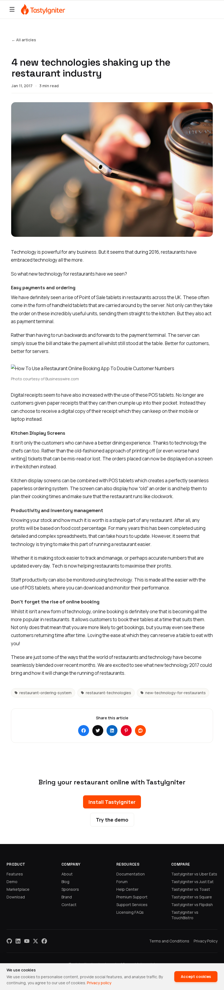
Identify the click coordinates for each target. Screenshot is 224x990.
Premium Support (132, 897)
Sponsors (70, 889)
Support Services (132, 904)
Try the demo (112, 819)
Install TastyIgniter (112, 802)
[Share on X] (97, 730)
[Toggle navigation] (12, 9)
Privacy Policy (205, 941)
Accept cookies (196, 976)
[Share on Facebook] (83, 730)
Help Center (127, 889)
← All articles (23, 39)
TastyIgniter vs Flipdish (192, 904)
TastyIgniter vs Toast (190, 889)
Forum (122, 881)
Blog (65, 881)
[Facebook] (44, 941)
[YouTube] (27, 941)
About (67, 874)
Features (15, 874)
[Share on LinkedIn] (112, 730)
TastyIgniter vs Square (191, 897)
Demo (12, 881)
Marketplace (18, 889)
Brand (66, 897)
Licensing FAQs (130, 912)
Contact (68, 904)
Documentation (130, 874)
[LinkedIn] (18, 941)
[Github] (9, 941)
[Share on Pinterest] (126, 730)
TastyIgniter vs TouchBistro (184, 915)
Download (16, 897)
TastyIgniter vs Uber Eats (194, 874)
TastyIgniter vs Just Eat (192, 881)
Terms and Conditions (169, 941)
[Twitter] (35, 941)
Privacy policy (99, 982)
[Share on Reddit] (140, 730)
